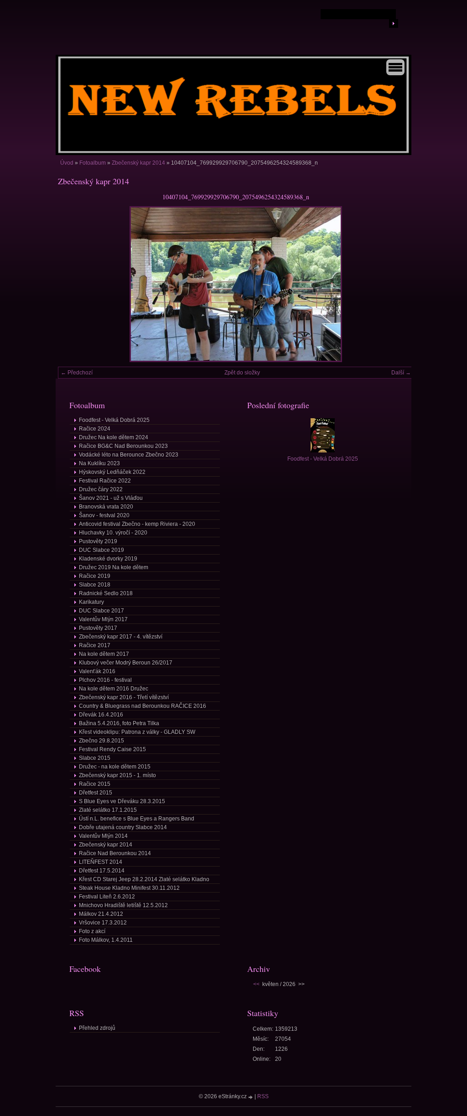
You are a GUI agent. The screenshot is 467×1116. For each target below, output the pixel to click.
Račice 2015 (94, 784)
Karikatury (91, 602)
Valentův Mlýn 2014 (103, 836)
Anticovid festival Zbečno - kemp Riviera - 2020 (137, 524)
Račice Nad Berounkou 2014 (115, 853)
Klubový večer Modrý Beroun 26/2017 (125, 662)
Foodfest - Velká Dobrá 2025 (114, 420)
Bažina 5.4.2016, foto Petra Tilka (119, 723)
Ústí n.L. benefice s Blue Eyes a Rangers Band (136, 818)
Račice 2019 (94, 576)
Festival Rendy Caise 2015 (112, 749)
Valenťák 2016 (97, 671)
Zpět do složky (242, 372)
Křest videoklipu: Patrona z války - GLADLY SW (137, 732)
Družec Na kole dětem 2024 (113, 437)
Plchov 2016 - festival (105, 680)
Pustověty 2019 (98, 541)
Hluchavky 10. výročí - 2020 (113, 532)
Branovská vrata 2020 (106, 506)
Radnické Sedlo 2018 (106, 593)
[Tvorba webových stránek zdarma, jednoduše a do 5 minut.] (251, 1097)
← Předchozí (77, 372)
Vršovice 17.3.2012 (103, 922)
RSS (263, 1096)
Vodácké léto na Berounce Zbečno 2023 (128, 455)
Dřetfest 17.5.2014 (102, 870)
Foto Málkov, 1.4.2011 (106, 940)
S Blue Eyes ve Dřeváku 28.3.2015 (122, 801)
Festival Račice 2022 (105, 481)
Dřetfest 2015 (95, 792)
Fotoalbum (92, 163)
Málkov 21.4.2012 (101, 914)
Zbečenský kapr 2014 (138, 163)
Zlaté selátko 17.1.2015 (108, 810)
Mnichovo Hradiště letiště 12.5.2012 (123, 905)
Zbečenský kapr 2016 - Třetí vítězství (124, 697)
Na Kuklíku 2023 (99, 463)
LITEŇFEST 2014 (100, 862)
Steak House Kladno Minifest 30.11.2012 (129, 888)
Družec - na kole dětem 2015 (114, 766)
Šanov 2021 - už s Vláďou (111, 498)
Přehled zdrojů (97, 1028)
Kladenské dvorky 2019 (108, 558)
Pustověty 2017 (98, 628)
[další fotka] (399, 284)
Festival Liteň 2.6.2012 (107, 896)
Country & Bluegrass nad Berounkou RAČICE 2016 (142, 706)
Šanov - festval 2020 (104, 515)
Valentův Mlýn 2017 (103, 619)
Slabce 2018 (94, 584)
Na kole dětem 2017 (104, 654)
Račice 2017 (94, 645)
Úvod (66, 163)
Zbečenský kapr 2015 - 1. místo (117, 775)
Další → (401, 372)
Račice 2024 (94, 429)
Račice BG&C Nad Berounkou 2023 (123, 446)
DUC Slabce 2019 (101, 550)
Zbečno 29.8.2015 (101, 740)
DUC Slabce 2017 (101, 610)
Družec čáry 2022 (101, 489)
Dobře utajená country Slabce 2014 (123, 827)
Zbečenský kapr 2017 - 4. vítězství (120, 636)
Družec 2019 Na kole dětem (113, 567)
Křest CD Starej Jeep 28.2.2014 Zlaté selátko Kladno (144, 879)
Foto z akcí (92, 931)
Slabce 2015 (94, 758)
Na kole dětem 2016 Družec (113, 688)
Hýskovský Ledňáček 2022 (112, 472)
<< (256, 984)
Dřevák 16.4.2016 (101, 714)
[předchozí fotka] (72, 284)
